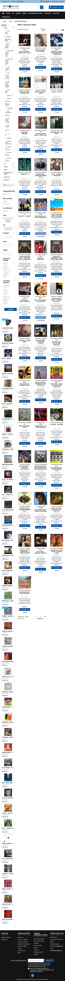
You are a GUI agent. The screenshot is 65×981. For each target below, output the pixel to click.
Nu (6, 204)
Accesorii (47, 13)
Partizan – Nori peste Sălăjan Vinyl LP (8, 600)
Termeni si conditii (23, 941)
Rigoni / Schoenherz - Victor (8, 373)
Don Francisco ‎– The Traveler (24, 592)
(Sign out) (61, 1)
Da (6, 194)
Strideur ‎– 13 (24, 174)
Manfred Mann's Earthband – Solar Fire (8, 661)
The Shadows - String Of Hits (25, 384)
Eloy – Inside (6, 358)
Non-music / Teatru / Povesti (7, 120)
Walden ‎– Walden (56, 424)
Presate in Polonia (8, 159)
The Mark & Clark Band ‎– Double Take (56, 551)
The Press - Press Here (24, 341)
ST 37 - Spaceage (7, 858)
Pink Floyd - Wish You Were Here (8, 676)
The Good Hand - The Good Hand (8, 919)
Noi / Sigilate (7, 125)
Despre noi (20, 937)
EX (6, 272)
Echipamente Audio (35, 13)
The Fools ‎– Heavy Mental (24, 300)
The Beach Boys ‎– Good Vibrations (41, 216)
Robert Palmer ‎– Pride (40, 92)
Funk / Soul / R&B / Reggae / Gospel (7, 84)
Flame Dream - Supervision (8, 419)
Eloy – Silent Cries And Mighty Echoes (8, 828)
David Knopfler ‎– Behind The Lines (40, 510)
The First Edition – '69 (8, 388)
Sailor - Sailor (56, 92)
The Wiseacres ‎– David (24, 426)
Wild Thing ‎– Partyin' (8, 767)
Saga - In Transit (8, 479)
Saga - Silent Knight (8, 403)
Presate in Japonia (8, 148)
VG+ (7, 270)
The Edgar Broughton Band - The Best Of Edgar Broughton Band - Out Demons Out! (8, 585)
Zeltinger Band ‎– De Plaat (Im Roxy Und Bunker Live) (40, 467)
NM (6, 274)
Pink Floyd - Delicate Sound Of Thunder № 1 (8, 555)
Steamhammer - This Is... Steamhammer (8, 525)
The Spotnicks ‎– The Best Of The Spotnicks (40, 384)
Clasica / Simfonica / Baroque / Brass (8, 102)
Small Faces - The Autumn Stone (8, 904)
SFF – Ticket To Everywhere (8, 494)
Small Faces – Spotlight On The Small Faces (8, 888)
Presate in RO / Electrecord (8, 142)
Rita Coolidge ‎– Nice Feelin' (40, 50)
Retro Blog (6, 17)
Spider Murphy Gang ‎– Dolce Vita (40, 134)
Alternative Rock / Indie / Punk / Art (8, 61)
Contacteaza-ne (5, 1)
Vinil (8, 13)
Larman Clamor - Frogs (8, 328)
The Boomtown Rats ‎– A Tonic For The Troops (56, 216)
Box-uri (7, 130)
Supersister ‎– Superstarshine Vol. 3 (40, 175)
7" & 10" (7, 134)
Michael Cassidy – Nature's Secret (8, 343)
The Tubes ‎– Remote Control (40, 552)
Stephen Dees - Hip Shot (56, 132)
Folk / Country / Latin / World (7, 75)
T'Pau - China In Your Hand (56, 174)
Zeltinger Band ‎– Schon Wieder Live (57, 469)
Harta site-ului (21, 950)
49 (45, 616)
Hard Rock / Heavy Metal (7, 45)
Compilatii (9, 108)
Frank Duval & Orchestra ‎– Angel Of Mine (24, 551)
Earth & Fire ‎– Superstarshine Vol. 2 (24, 509)
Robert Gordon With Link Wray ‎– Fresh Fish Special (56, 53)
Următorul (41, 619)
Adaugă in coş (24, 69)
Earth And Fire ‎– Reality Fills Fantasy (56, 509)
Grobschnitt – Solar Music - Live (8, 752)
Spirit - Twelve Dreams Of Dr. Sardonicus (8, 434)
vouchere (36, 950)
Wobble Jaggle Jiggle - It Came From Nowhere (8, 646)
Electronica (9, 95)
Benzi (24, 13)
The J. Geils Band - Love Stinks (40, 300)
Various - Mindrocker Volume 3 (8, 691)
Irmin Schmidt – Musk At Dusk (8, 631)
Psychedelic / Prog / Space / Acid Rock (8, 53)
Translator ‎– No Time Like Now (41, 426)
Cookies (20, 948)
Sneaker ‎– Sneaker (24, 132)
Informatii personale (39, 939)
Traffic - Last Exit (8, 873)
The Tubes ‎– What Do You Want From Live (56, 385)
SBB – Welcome (7, 782)
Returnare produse (39, 941)
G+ (6, 265)
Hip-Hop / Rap (7, 91)
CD (13, 13)
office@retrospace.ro (56, 950)
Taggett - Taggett (24, 216)
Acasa (3, 25)
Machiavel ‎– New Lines (8, 540)
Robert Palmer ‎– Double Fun (24, 92)
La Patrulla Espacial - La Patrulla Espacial (8, 509)
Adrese (36, 947)
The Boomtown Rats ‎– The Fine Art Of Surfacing (24, 258)
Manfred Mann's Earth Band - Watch (8, 464)
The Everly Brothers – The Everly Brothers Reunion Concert (56, 258)
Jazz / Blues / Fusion (7, 69)
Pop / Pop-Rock (7, 32)
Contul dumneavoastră (40, 934)
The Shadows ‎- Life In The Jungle (40, 342)
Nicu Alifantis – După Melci (8, 797)
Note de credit (37, 945)
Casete (18, 13)
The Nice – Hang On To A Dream (8, 737)
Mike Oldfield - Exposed (8, 843)
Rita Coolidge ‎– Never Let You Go (25, 52)
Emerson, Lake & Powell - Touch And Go (8, 722)
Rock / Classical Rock (7, 38)
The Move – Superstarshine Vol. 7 (8, 449)
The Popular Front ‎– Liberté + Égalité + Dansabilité (57, 300)
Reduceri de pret (5, 937)
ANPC (19, 952)
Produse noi (4, 939)
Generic (7, 285)
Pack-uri (56, 13)
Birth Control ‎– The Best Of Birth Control (8, 570)
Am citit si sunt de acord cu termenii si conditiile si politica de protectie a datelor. (41, 970)
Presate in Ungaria (8, 154)
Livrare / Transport (23, 939)
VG (6, 267)
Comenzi (36, 943)
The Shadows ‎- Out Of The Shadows (56, 343)
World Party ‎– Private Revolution (24, 467)
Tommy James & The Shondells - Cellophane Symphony (8, 616)
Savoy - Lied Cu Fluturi (8, 813)
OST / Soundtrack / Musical (8, 113)
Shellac (9, 138)
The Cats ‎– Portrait (40, 258)
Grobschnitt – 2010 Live (8, 707)
